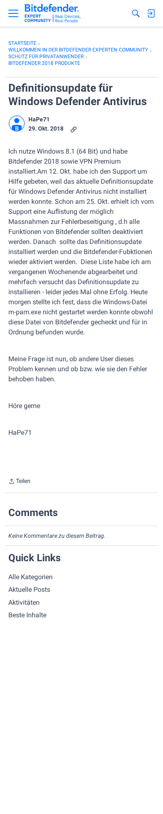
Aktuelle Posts (29, 589)
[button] (16, 123)
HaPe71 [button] (39, 119)
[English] (52, 13)
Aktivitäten (24, 602)
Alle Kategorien (30, 577)
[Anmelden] (150, 13)
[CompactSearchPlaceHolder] (135, 13)
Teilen (19, 482)
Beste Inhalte (27, 615)
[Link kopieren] (74, 128)
